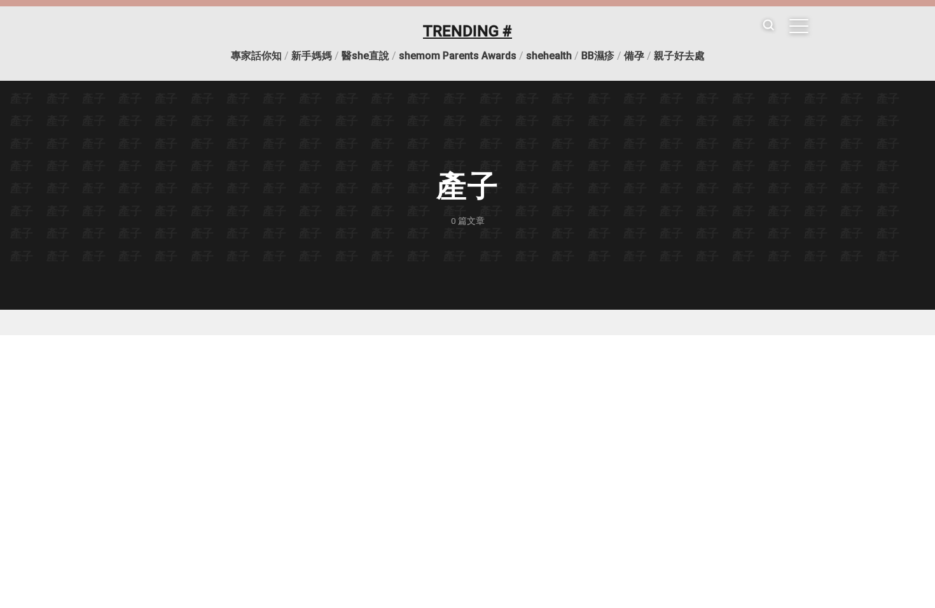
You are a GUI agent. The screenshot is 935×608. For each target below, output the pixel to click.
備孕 (634, 56)
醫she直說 (365, 56)
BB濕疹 (597, 56)
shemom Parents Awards (457, 56)
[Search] (768, 25)
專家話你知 (256, 56)
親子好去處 (679, 56)
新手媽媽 (311, 56)
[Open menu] (798, 26)
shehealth (549, 56)
